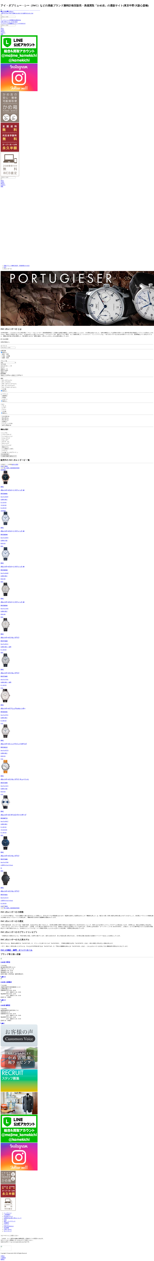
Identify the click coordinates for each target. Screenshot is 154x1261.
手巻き (4, 397)
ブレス (4, 406)
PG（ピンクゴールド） (8, 385)
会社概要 (4, 11)
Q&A (13, 21)
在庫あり (4, 421)
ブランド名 (4, 361)
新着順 (14, 468)
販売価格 (3, 373)
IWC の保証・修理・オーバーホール (16, 950)
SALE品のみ (5, 416)
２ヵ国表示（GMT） (8, 448)
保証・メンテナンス (9, 1221)
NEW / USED (4, 370)
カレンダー (5, 440)
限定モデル (5, 447)
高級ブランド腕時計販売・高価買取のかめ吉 (17, 265)
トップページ (4, 20)
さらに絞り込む (5, 454)
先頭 (2, 466)
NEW (2, 28)
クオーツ (4, 399)
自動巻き (4, 395)
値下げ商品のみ (6, 425)
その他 (4, 389)
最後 (6, 466)
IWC (5, 267)
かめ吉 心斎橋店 (6, 982)
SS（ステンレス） (7, 380)
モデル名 (3, 364)
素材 (2, 378)
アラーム (4, 450)
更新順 (17, 468)
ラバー (4, 409)
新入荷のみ (5, 418)
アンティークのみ (7, 423)
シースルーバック (7, 436)
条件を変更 (15, 464)
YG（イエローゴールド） (9, 387)
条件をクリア (13, 456)
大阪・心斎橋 (6, 356)
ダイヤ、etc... (6, 441)
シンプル (4, 433)
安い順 (6, 468)
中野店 (2, 1256)
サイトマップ (8, 1231)
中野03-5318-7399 (6, 13)
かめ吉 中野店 (5, 962)
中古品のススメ (8, 1216)
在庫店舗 (3, 350)
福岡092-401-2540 (28, 13)
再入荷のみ (5, 420)
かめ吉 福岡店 (5, 1005)
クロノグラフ (6, 438)
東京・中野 (5, 354)
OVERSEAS (22, 23)
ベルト (2, 404)
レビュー (16, 23)
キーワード (4, 346)
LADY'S (3, 33)
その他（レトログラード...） (10, 452)
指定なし (4, 352)
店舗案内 (10, 23)
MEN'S (2, 31)
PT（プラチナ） (6, 382)
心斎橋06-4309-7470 (17, 13)
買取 (2, 34)
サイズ (2, 367)
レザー (4, 407)
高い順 (10, 468)
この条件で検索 (5, 456)
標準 (2, 468)
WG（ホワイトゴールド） (9, 383)
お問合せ (10, 11)
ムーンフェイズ (6, 445)
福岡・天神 (5, 357)
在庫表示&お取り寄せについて (12, 1218)
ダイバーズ (5, 443)
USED (2, 30)
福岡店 (2, 1259)
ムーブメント (4, 394)
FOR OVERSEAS (9, 1226)
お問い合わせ (8, 1229)
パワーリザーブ (6, 434)
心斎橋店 (3, 1257)
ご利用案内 (11, 20)
